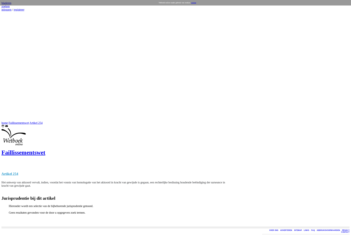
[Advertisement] (12, 66)
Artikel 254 (36, 122)
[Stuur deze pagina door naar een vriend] (6, 126)
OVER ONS (273, 230)
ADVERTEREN (286, 230)
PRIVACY (346, 230)
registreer (19, 9)
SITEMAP (298, 230)
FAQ (313, 230)
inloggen (6, 9)
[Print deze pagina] (2, 126)
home (4, 122)
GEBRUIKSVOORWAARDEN (328, 230)
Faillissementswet (19, 122)
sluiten (193, 3)
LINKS (306, 230)
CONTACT (345, 232)
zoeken (5, 6)
